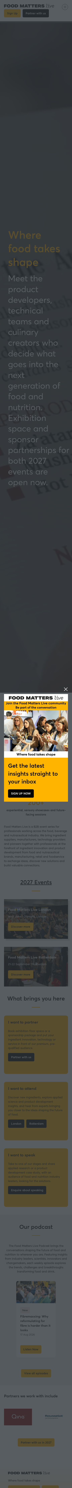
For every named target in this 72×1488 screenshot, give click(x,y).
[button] (66, 689)
